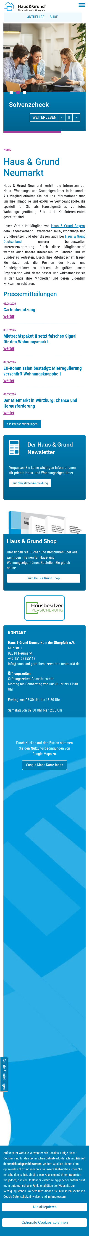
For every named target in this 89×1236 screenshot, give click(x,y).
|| (70, 117)
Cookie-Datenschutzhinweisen (22, 1196)
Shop (54, 17)
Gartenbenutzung (19, 309)
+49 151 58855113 (21, 658)
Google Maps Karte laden (44, 765)
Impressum (58, 1196)
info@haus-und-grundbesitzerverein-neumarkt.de (44, 664)
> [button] (77, 117)
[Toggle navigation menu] (82, 5)
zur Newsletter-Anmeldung (30, 483)
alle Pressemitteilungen (22, 424)
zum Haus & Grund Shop (44, 578)
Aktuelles (35, 17)
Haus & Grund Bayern (68, 226)
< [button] (63, 117)
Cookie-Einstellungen (4, 1074)
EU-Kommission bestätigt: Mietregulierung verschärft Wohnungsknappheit (42, 371)
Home (7, 149)
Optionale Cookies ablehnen (44, 1222)
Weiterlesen (44, 117)
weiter (8, 316)
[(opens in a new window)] (44, 608)
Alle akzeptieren (45, 1207)
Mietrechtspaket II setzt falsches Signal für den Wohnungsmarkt (39, 338)
